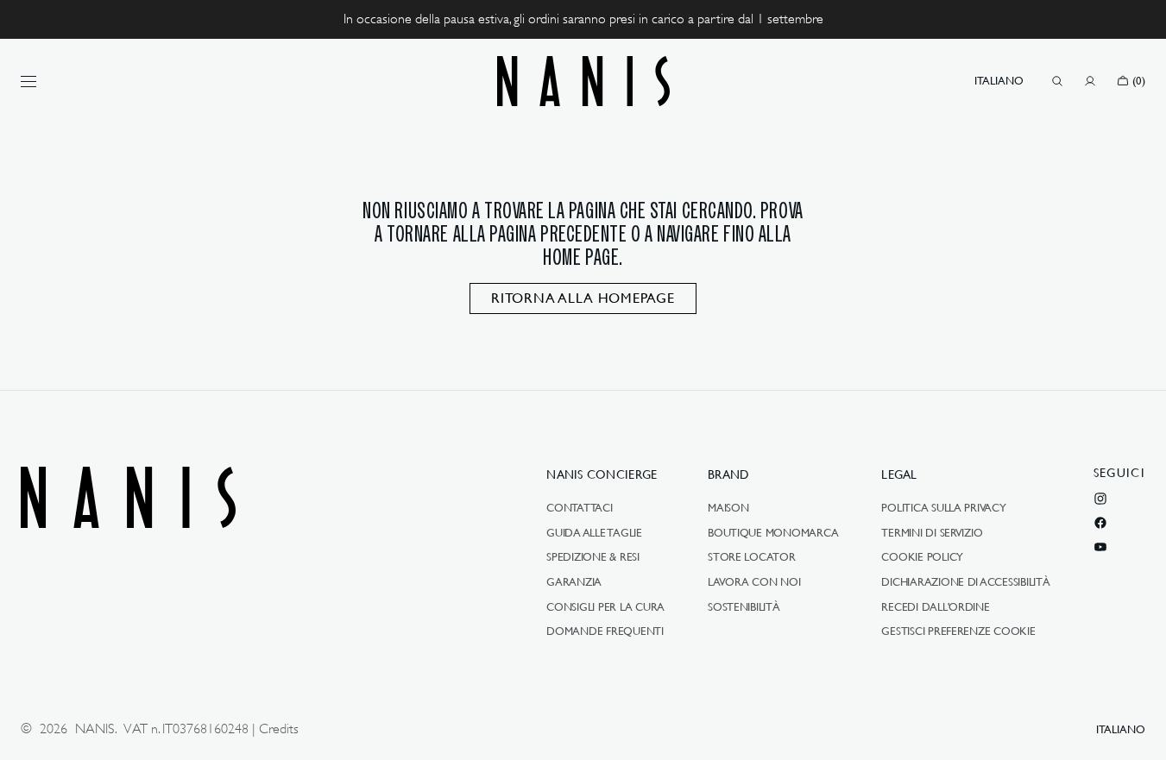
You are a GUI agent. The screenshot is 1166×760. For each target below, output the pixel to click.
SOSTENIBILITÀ (744, 606)
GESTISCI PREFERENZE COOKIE (958, 630)
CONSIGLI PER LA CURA (605, 606)
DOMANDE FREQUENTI (605, 630)
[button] (999, 81)
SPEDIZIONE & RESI (593, 556)
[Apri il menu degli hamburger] (28, 81)
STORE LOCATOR (752, 556)
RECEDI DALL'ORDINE (935, 606)
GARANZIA (574, 581)
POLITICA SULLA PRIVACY (943, 508)
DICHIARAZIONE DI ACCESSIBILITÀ (965, 581)
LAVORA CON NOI (754, 581)
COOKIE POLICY (922, 556)
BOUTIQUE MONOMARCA (773, 532)
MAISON (728, 508)
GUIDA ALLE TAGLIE (594, 532)
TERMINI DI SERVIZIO (931, 532)
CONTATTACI (579, 508)
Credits (279, 729)
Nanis (95, 729)
